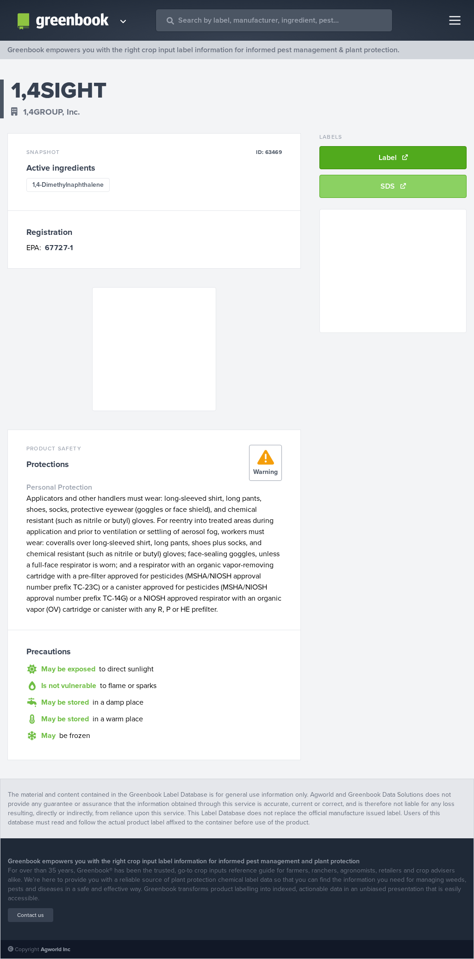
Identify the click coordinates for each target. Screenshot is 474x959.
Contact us (30, 915)
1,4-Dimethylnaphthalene (68, 185)
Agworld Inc (55, 949)
